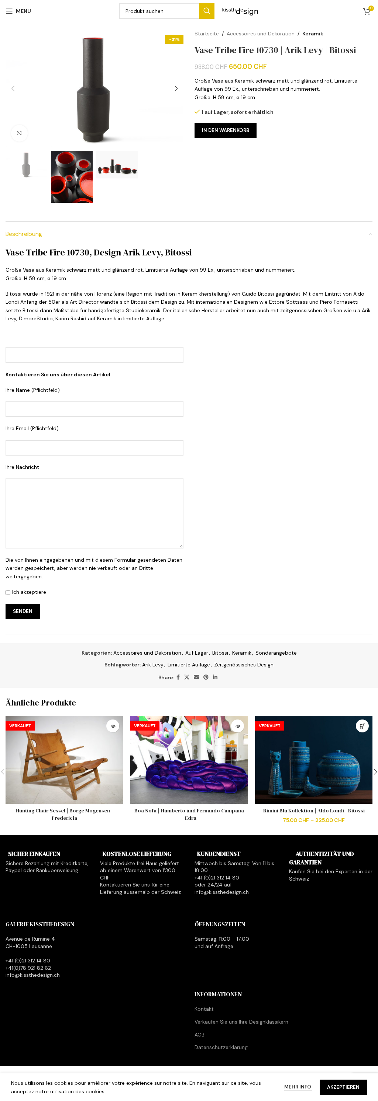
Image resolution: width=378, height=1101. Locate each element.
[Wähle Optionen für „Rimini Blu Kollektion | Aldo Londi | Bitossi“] (362, 726)
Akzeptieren (343, 1087)
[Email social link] (196, 677)
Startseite (207, 33)
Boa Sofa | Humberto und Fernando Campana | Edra (189, 814)
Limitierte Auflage (189, 664)
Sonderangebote (276, 652)
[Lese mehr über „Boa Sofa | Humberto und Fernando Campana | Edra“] (237, 726)
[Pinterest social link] (206, 677)
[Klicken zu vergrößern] (19, 133)
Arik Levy (153, 664)
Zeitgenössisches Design (244, 664)
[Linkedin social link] (215, 677)
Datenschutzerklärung (221, 1047)
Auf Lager (196, 652)
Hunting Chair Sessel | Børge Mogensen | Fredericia (64, 814)
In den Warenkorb (225, 130)
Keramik (312, 33)
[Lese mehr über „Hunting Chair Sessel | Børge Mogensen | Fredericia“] (112, 726)
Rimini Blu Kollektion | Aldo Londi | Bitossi (314, 810)
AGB (200, 1034)
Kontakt (204, 1009)
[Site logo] (240, 10)
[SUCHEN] (206, 11)
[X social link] (187, 677)
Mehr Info (298, 1087)
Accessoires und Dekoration (261, 33)
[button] (13, 88)
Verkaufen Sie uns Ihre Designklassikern (241, 1021)
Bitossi (220, 652)
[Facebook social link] (178, 677)
